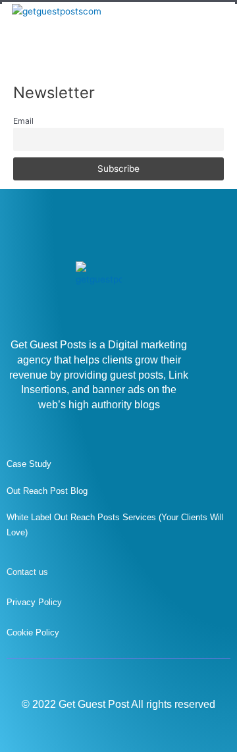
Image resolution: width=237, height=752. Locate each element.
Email (23, 121)
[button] (214, 38)
